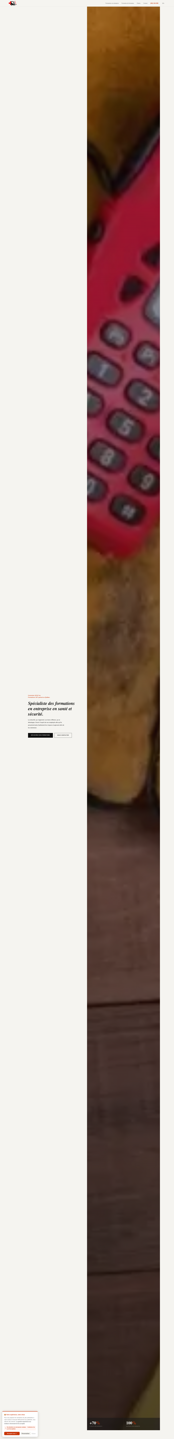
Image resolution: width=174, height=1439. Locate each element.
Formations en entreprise (112, 3)
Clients (138, 3)
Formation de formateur (128, 3)
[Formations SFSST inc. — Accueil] (13, 3)
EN (163, 3)
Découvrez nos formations (40, 735)
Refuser (34, 1433)
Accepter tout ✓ (12, 1433)
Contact (145, 3)
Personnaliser (26, 1433)
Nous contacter (63, 735)
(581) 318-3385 (154, 3)
